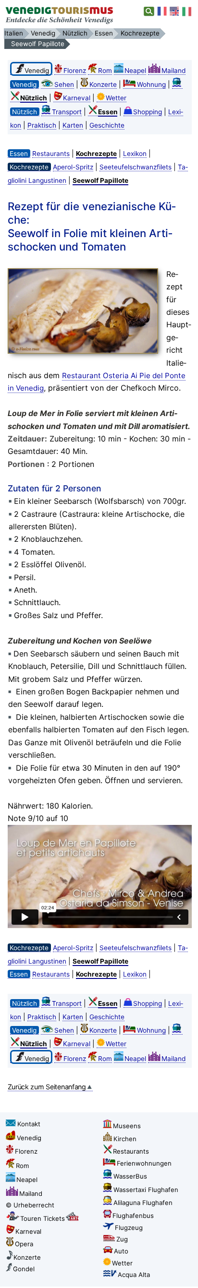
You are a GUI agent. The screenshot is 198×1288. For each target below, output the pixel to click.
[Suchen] (149, 11)
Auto (121, 1251)
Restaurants (51, 153)
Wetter (116, 98)
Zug (122, 1239)
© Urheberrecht (30, 1205)
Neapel (135, 70)
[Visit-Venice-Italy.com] (175, 11)
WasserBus (130, 1176)
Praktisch (41, 125)
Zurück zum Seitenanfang (47, 1087)
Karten (72, 125)
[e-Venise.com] (162, 11)
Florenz (74, 70)
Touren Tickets (42, 1218)
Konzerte (103, 84)
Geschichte (106, 125)
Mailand (173, 70)
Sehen (64, 84)
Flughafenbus (133, 1215)
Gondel (24, 1269)
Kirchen (124, 1139)
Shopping (147, 112)
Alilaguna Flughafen (143, 1202)
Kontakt (28, 1124)
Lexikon (135, 153)
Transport (67, 112)
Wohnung (151, 84)
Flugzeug (129, 1227)
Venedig (29, 1138)
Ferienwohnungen (144, 1163)
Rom (105, 70)
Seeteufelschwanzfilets (135, 167)
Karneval (76, 98)
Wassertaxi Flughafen (145, 1189)
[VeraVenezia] (187, 11)
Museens (127, 1126)
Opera (24, 1244)
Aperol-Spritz (73, 167)
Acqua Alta (134, 1274)
